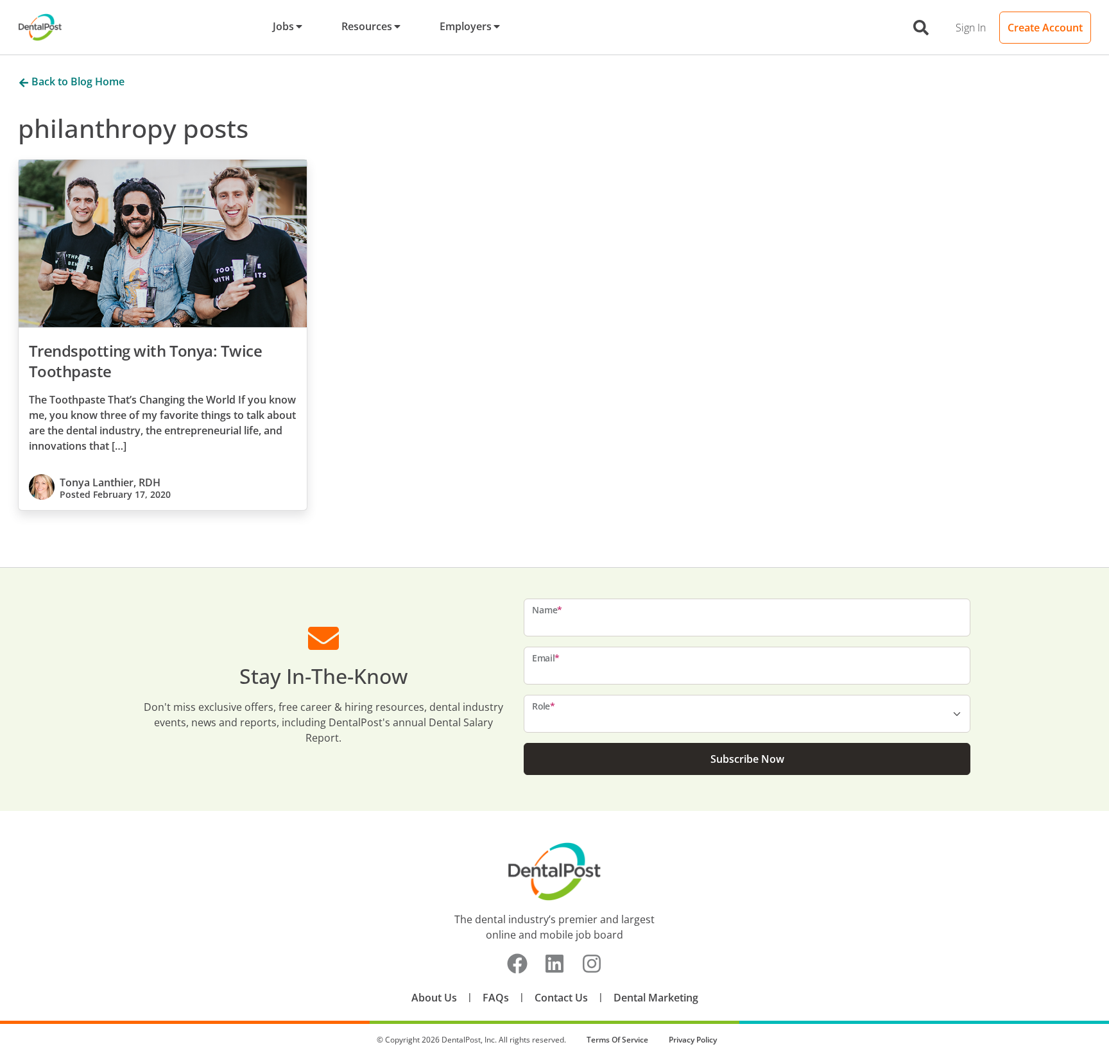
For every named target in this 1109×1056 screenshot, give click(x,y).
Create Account (1045, 28)
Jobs (283, 26)
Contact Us (561, 998)
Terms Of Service (617, 1039)
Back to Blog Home (77, 81)
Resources (366, 26)
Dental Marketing (656, 998)
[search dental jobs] (921, 28)
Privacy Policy (693, 1039)
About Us (434, 998)
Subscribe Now (747, 759)
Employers (466, 26)
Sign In (971, 28)
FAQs (496, 998)
